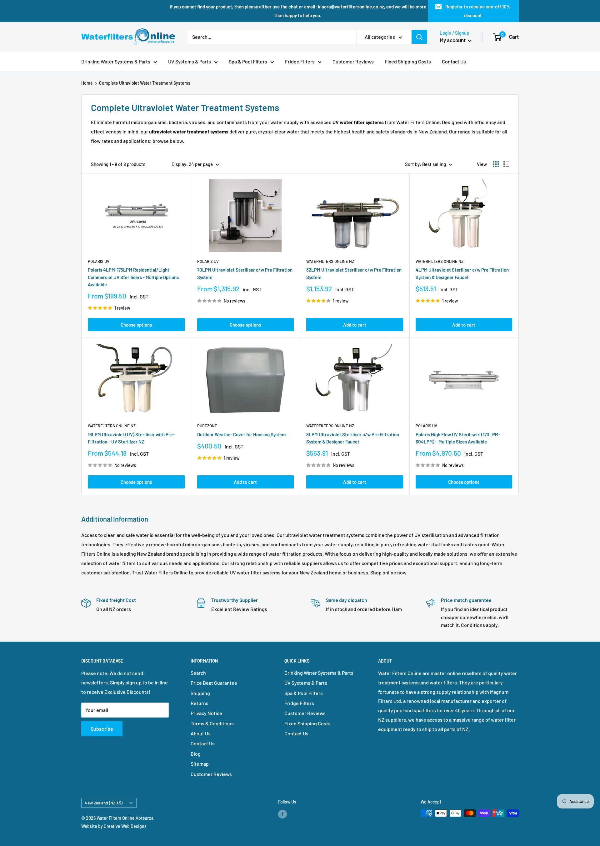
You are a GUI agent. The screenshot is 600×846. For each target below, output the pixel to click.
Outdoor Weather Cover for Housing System (241, 434)
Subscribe (102, 729)
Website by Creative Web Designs (114, 826)
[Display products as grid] (496, 164)
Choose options (136, 325)
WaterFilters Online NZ (330, 261)
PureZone (207, 425)
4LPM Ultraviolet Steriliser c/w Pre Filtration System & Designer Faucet (462, 273)
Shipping (200, 693)
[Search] (419, 37)
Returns (199, 703)
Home (87, 83)
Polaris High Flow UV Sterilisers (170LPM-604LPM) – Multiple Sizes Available (458, 438)
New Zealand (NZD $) (103, 802)
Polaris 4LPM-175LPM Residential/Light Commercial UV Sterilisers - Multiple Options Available (133, 277)
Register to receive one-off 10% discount (478, 11)
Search (198, 673)
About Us (201, 733)
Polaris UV (98, 261)
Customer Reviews (353, 61)
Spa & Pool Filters (248, 61)
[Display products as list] (506, 164)
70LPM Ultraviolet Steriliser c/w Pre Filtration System (244, 273)
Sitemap (200, 764)
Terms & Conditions (212, 723)
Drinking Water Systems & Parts (115, 61)
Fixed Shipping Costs (408, 61)
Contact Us (454, 61)
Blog (196, 754)
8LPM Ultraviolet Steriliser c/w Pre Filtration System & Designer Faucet (352, 438)
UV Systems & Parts (189, 61)
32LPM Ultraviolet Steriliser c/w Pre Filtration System (354, 273)
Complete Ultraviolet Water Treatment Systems (144, 83)
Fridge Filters (300, 61)
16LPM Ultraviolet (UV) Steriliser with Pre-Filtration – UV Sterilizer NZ (131, 438)
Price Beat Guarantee (214, 683)
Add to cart (354, 325)
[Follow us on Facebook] (282, 813)
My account (453, 40)
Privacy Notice (206, 713)
